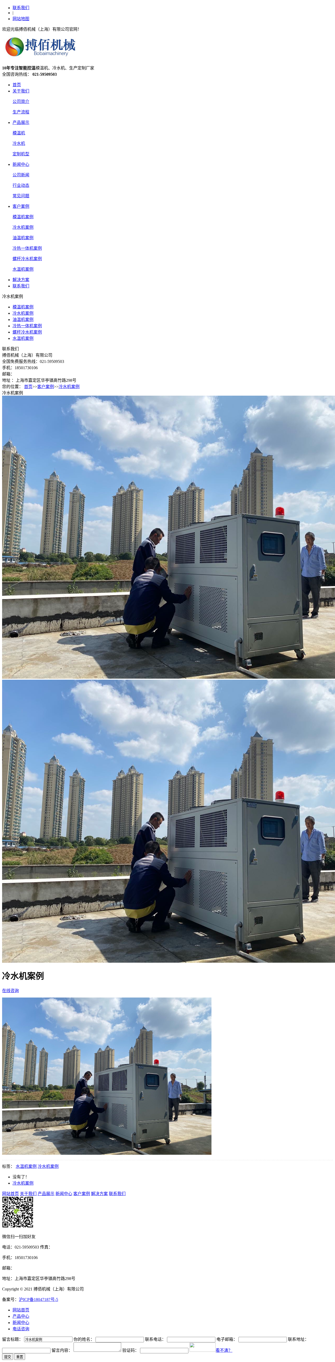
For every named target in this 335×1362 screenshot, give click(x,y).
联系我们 (21, 8)
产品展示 (21, 122)
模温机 (19, 133)
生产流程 (21, 112)
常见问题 (21, 196)
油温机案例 (23, 238)
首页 (17, 85)
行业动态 (21, 185)
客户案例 (21, 206)
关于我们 (21, 91)
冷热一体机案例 (27, 248)
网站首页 (10, 1193)
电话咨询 (21, 1329)
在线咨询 (10, 990)
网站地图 (21, 19)
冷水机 (19, 143)
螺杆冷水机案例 (27, 259)
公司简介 (21, 101)
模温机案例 (23, 217)
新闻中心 (21, 164)
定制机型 (21, 154)
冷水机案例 (23, 227)
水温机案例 (23, 269)
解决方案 (21, 279)
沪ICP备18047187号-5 (38, 1299)
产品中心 (21, 1316)
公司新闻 (21, 175)
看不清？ (224, 1350)
